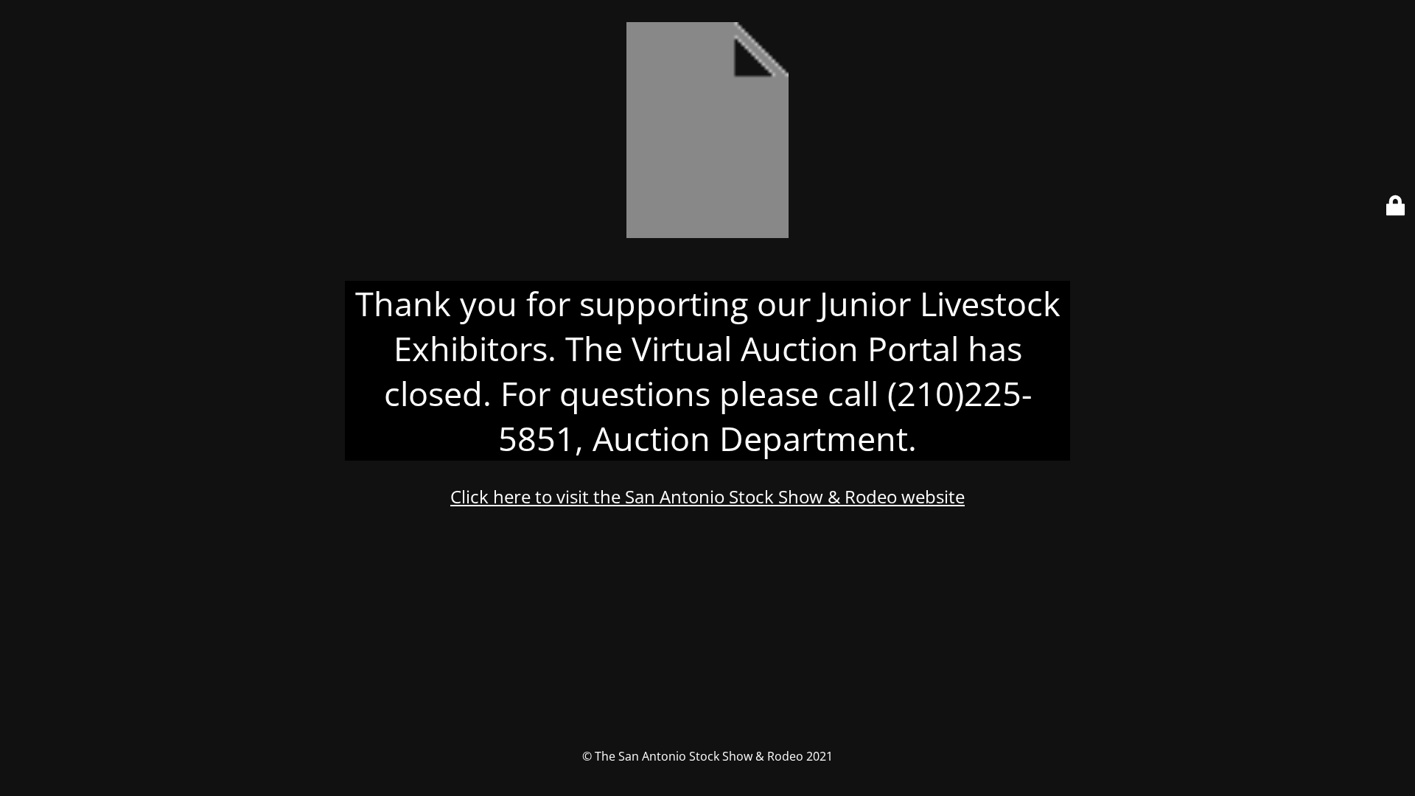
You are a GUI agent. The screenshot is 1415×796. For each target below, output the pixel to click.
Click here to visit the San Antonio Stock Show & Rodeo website (707, 496)
